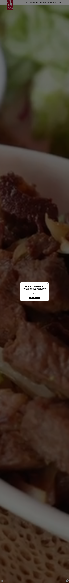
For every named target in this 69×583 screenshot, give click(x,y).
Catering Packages (34, 297)
